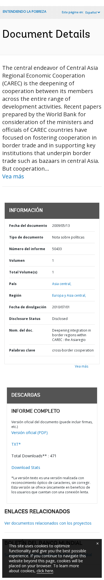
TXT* (16, 444)
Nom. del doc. (21, 330)
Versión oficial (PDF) (29, 432)
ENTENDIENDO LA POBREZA (24, 11)
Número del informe (27, 249)
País (13, 283)
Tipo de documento (26, 237)
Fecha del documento (28, 225)
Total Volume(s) (23, 272)
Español (91, 12)
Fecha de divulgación (27, 307)
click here (45, 570)
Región (15, 295)
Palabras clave (22, 350)
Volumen (17, 260)
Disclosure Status (24, 318)
